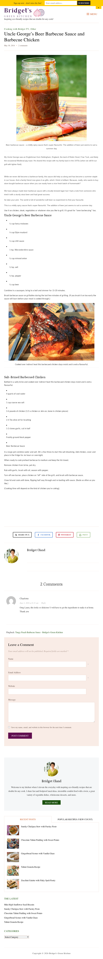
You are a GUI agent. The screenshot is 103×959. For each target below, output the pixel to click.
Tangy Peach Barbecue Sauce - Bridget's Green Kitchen (39, 632)
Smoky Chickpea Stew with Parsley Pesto (39, 826)
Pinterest (66, 534)
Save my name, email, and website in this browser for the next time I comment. (41, 727)
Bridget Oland (36, 550)
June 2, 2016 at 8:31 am (29, 603)
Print (85, 534)
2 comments (22, 45)
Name (10, 658)
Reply (43, 603)
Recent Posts (28, 819)
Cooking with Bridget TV (16, 28)
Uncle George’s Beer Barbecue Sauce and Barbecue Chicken (44, 36)
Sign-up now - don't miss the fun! (28, 3)
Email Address (14, 672)
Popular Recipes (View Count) (75, 819)
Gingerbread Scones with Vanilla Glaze (38, 853)
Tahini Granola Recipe (30, 866)
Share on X (23, 534)
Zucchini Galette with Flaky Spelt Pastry (38, 880)
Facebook (45, 534)
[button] (92, 14)
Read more (51, 802)
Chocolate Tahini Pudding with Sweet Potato (40, 839)
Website (11, 686)
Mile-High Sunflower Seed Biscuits (19, 904)
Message (12, 699)
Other (33, 28)
